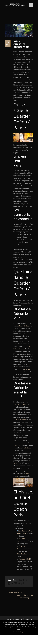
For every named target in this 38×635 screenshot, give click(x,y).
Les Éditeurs (26, 448)
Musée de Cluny (24, 326)
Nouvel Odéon (21, 420)
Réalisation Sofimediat (14, 619)
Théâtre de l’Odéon (20, 405)
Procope (16, 445)
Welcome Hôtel (24, 559)
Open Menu (31, 5)
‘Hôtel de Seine (22, 554)
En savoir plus (20, 632)
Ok (14, 632)
